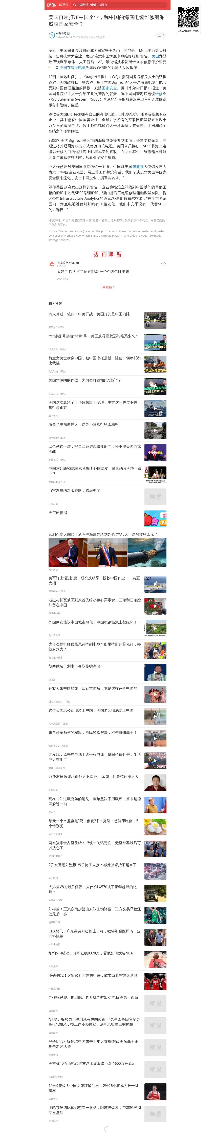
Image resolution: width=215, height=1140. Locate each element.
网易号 (63, 5)
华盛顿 (138, 166)
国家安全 (109, 87)
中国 (63, 67)
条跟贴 (107, 287)
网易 (51, 5)
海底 (74, 67)
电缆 (81, 67)
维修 (159, 93)
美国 (155, 56)
